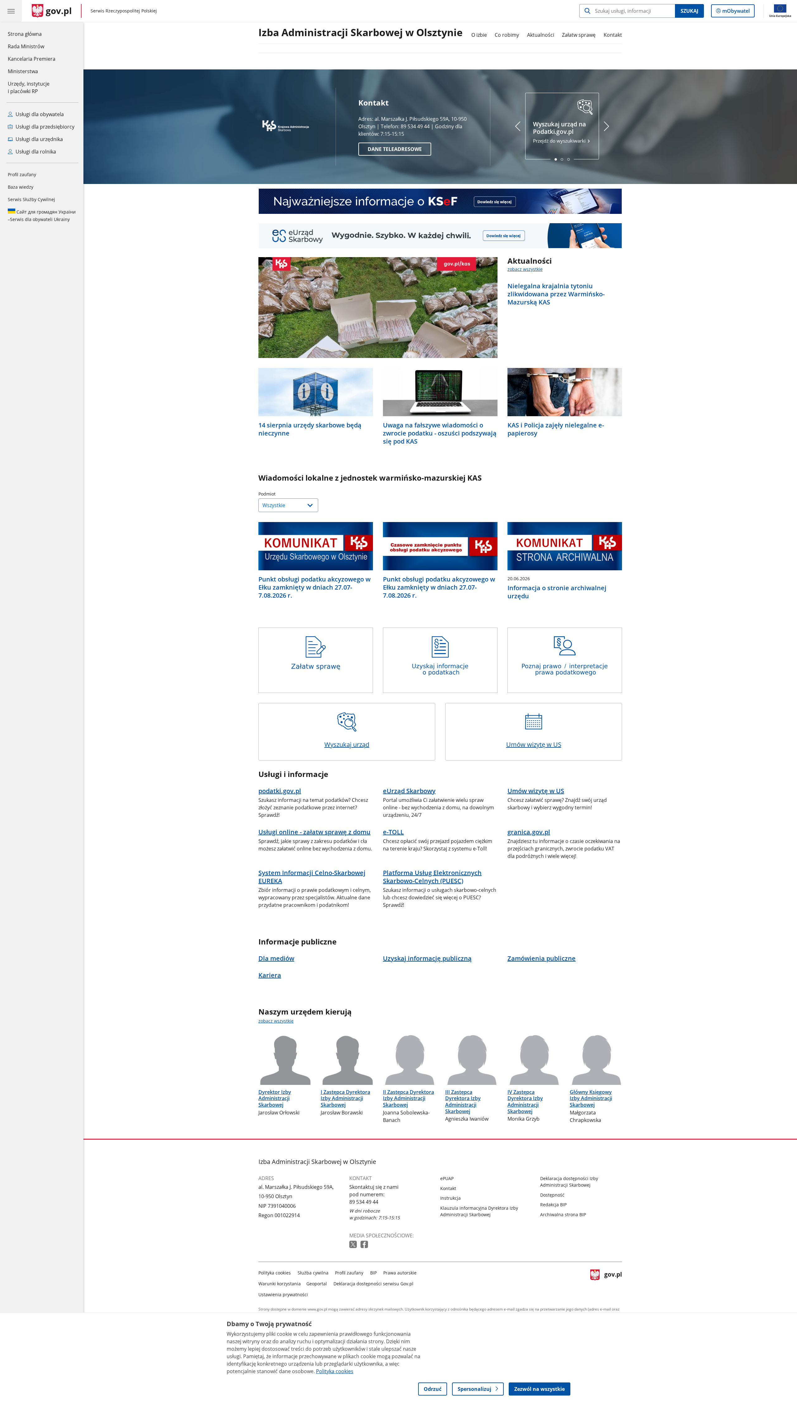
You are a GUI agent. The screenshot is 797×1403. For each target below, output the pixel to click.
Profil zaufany (22, 174)
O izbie (479, 34)
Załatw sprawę (579, 34)
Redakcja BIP (553, 1205)
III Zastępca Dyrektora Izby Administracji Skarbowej (463, 1102)
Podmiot (282, 494)
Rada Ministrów (26, 46)
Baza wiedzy (20, 187)
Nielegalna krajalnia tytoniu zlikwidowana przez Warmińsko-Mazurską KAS (556, 294)
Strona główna (31, 33)
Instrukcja (450, 1198)
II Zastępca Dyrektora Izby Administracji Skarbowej (408, 1099)
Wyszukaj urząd (346, 744)
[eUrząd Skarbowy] (440, 236)
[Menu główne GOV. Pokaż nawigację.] (11, 11)
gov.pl (613, 1282)
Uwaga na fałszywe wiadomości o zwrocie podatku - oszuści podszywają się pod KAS (440, 433)
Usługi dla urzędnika (38, 139)
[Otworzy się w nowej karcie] (353, 1245)
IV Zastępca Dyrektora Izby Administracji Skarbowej (525, 1102)
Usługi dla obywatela (39, 114)
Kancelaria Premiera (31, 58)
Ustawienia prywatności (283, 1294)
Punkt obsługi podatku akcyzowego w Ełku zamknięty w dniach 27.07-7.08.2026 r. (314, 587)
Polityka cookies (274, 1273)
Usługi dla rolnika (35, 151)
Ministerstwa (23, 71)
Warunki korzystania (279, 1284)
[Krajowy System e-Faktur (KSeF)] (440, 201)
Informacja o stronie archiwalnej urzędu (556, 592)
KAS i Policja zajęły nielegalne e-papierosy (555, 429)
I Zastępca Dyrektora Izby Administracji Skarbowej (345, 1099)
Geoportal (316, 1284)
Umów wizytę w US (533, 744)
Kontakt (613, 34)
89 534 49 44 (363, 1201)
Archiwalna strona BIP (563, 1214)
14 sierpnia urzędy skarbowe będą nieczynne (309, 429)
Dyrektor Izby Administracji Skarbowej (274, 1099)
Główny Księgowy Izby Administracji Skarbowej (591, 1099)
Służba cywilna (313, 1273)
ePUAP (447, 1178)
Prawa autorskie (400, 1273)
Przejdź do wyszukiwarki (560, 132)
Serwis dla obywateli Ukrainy (42, 215)
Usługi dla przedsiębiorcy (44, 126)
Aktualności (540, 34)
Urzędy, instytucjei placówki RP (29, 87)
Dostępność (552, 1195)
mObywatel (736, 12)
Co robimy (507, 34)
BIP (373, 1273)
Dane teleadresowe (395, 149)
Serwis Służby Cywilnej (31, 199)
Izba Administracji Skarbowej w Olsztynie (360, 32)
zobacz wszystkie (525, 269)
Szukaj (689, 10)
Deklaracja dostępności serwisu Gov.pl (373, 1284)
